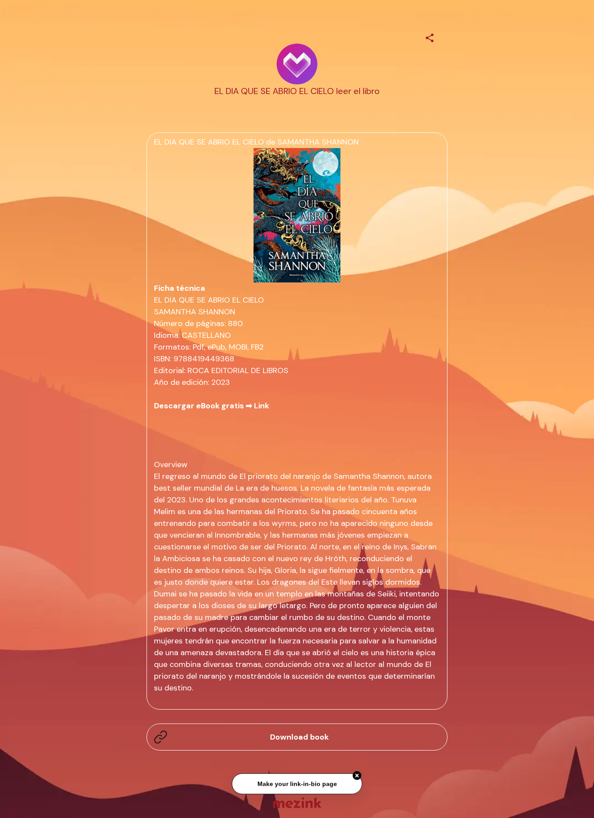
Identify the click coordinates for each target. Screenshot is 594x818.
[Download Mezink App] (297, 802)
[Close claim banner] (357, 776)
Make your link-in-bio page (297, 784)
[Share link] (429, 36)
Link (261, 406)
